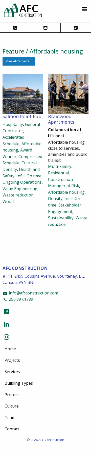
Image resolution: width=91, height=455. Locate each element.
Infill (20, 176)
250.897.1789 (20, 299)
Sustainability (61, 218)
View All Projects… (18, 61)
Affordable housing (66, 192)
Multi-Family (59, 166)
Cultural (29, 163)
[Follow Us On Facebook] (6, 311)
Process (12, 394)
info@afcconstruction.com (33, 293)
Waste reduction (18, 195)
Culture (12, 406)
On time (34, 176)
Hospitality (13, 124)
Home (10, 348)
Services (12, 371)
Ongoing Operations (22, 182)
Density (10, 169)
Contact (12, 429)
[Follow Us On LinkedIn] (6, 324)
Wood (8, 201)
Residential (58, 173)
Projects (12, 360)
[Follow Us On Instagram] (6, 337)
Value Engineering (20, 188)
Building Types (19, 383)
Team (10, 417)
